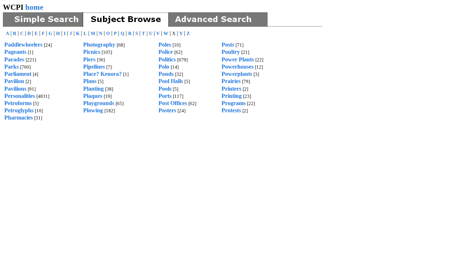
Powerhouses (237, 67)
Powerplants (236, 74)
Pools (164, 89)
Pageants (15, 52)
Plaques (92, 96)
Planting (93, 89)
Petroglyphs (18, 110)
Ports (164, 96)
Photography (99, 45)
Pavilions (15, 89)
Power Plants (237, 59)
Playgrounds (98, 103)
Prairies (231, 81)
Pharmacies (18, 117)
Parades (14, 59)
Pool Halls (170, 81)
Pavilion (14, 81)
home (34, 7)
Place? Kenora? (102, 74)
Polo (163, 67)
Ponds (166, 74)
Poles (164, 45)
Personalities (19, 96)
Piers (89, 59)
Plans (90, 81)
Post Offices (172, 103)
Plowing (93, 110)
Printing (231, 96)
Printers (231, 89)
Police (165, 52)
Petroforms (18, 103)
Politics (167, 59)
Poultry (230, 52)
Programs (233, 103)
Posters (167, 110)
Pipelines (94, 67)
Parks (11, 67)
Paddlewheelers (23, 45)
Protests (231, 110)
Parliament (17, 74)
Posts (227, 45)
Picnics (91, 52)
